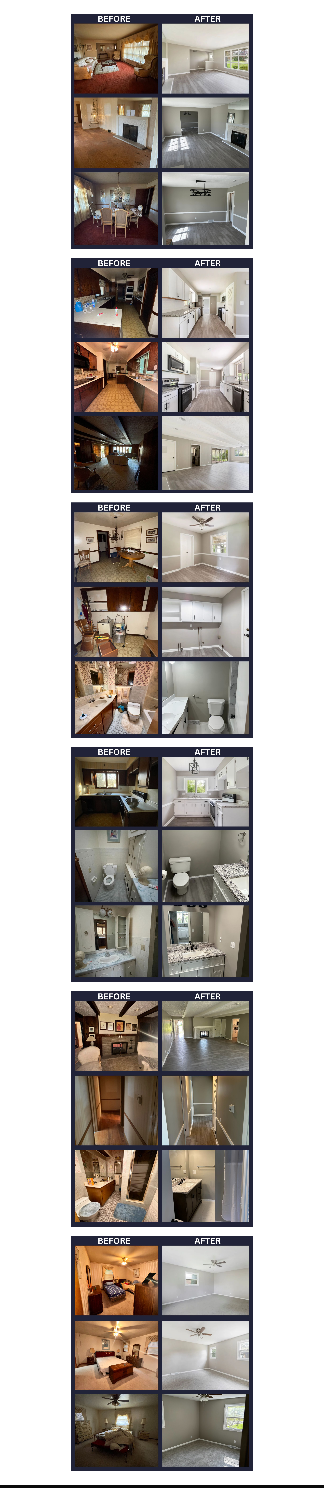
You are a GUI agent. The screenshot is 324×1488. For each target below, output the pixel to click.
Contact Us (306, 7)
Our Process (267, 7)
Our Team (251, 7)
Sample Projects (287, 7)
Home (238, 7)
